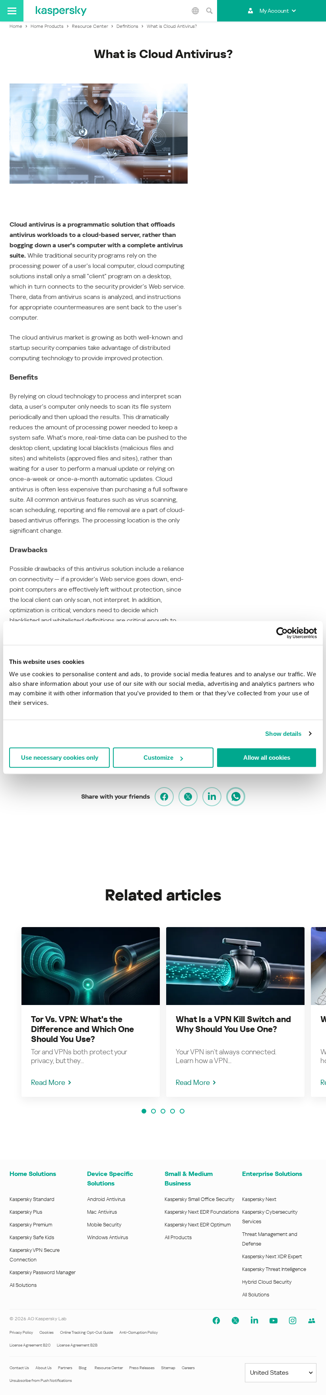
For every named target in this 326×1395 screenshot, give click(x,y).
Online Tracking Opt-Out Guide (86, 1332)
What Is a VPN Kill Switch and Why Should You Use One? (233, 1024)
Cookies (46, 1332)
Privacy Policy (21, 1332)
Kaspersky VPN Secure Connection (35, 1255)
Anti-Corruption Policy (138, 1332)
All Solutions (23, 1285)
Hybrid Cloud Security (267, 1282)
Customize (158, 757)
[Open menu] (11, 10)
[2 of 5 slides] (153, 1111)
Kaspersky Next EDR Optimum (198, 1225)
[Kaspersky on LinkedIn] (254, 1320)
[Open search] (209, 10)
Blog (83, 1368)
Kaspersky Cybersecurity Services (269, 1216)
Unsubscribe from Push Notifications (41, 1380)
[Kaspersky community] (311, 1320)
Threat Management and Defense (269, 1239)
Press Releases (142, 1368)
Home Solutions (33, 1174)
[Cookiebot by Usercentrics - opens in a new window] (282, 633)
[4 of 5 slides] (172, 1111)
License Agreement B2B (77, 1345)
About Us (43, 1368)
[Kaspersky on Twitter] (235, 1320)
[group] (90, 1012)
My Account (274, 11)
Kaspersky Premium (31, 1225)
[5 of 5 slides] (182, 1111)
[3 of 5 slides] (163, 1111)
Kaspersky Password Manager (43, 1272)
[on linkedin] (211, 796)
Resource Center (109, 1368)
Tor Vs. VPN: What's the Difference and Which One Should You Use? (82, 1029)
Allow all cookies (266, 757)
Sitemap (168, 1368)
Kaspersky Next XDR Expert (272, 1256)
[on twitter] (188, 796)
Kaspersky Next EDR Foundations (202, 1212)
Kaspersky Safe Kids (32, 1237)
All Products (178, 1237)
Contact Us (19, 1368)
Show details (283, 733)
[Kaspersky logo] (61, 10)
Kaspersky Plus (26, 1212)
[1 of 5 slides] (144, 1111)
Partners (65, 1368)
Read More (48, 1082)
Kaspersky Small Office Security (200, 1199)
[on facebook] (164, 796)
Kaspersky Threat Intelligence (274, 1269)
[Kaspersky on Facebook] (216, 1320)
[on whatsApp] (235, 796)
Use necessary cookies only (59, 757)
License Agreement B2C (30, 1345)
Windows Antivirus (107, 1237)
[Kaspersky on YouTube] (273, 1320)
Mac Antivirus (102, 1212)
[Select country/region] (195, 10)
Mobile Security (104, 1225)
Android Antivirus (106, 1199)
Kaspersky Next (259, 1199)
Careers (188, 1368)
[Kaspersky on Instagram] (292, 1320)
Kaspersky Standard (32, 1199)
